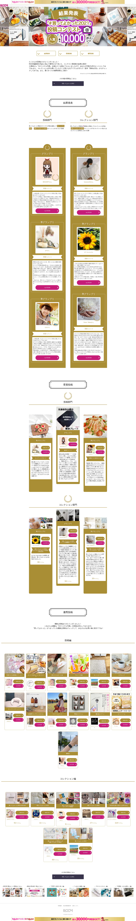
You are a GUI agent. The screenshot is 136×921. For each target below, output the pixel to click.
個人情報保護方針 (67, 905)
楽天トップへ (75, 905)
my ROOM (47, 210)
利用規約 (60, 905)
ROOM (4, 5)
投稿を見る (72, 439)
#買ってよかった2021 (68, 83)
